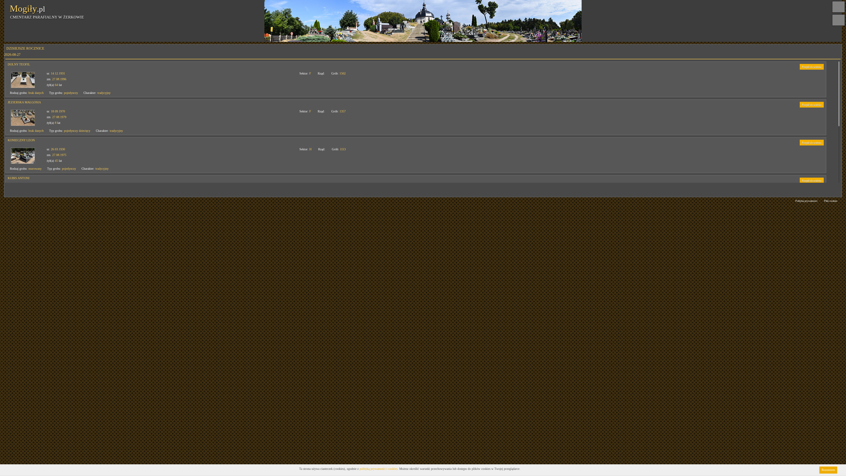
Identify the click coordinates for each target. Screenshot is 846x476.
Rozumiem (828, 470)
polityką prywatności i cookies (378, 468)
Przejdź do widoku (812, 67)
